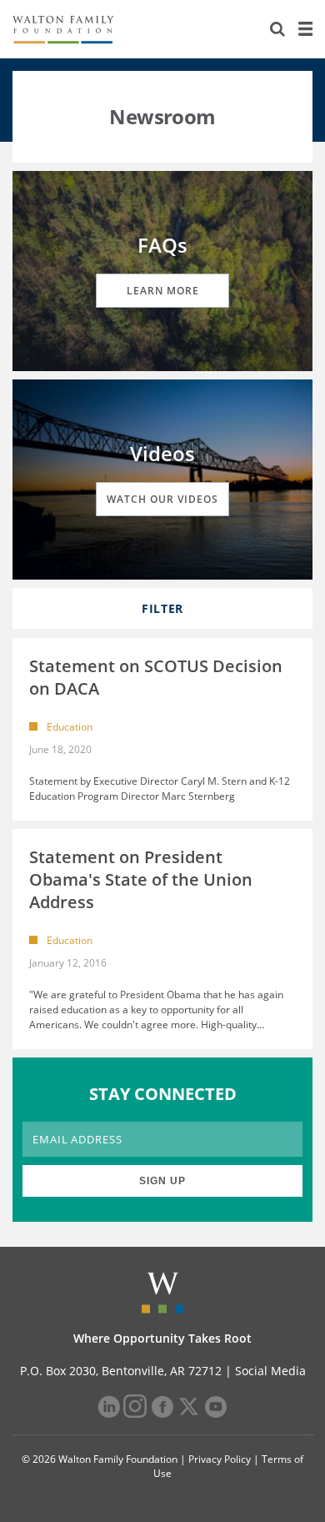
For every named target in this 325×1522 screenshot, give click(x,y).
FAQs (163, 245)
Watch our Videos (162, 499)
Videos (162, 453)
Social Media (270, 1371)
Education (69, 727)
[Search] (277, 29)
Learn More (163, 291)
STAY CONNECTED (163, 1093)
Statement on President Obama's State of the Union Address (140, 879)
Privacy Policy (219, 1459)
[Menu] (305, 29)
